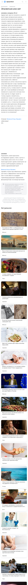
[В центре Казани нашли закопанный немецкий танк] (14, 315)
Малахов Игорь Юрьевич (14, 119)
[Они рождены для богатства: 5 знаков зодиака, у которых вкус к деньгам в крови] (14, 431)
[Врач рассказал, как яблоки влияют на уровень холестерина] (14, 408)
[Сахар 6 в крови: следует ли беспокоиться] (14, 523)
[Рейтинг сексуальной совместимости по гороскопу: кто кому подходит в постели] (14, 569)
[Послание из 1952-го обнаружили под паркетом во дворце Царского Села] (14, 223)
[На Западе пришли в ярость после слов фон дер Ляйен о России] (14, 384)
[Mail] (5, 1)
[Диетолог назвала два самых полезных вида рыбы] (14, 338)
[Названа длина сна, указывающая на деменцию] (14, 292)
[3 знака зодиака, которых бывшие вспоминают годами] (14, 269)
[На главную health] (10, 1)
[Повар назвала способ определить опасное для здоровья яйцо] (14, 454)
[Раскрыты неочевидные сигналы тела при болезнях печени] (14, 546)
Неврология (12, 6)
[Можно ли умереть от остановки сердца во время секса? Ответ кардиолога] (14, 361)
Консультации (4, 6)
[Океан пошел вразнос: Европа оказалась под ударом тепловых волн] (14, 477)
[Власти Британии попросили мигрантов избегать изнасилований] (14, 246)
